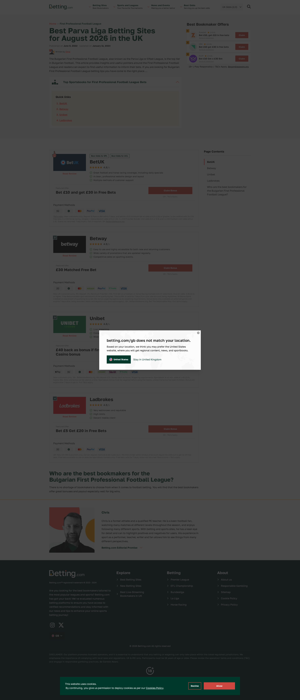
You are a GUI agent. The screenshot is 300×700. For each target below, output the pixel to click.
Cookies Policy (154, 688)
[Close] (198, 333)
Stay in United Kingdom (147, 359)
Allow (219, 686)
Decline (195, 686)
